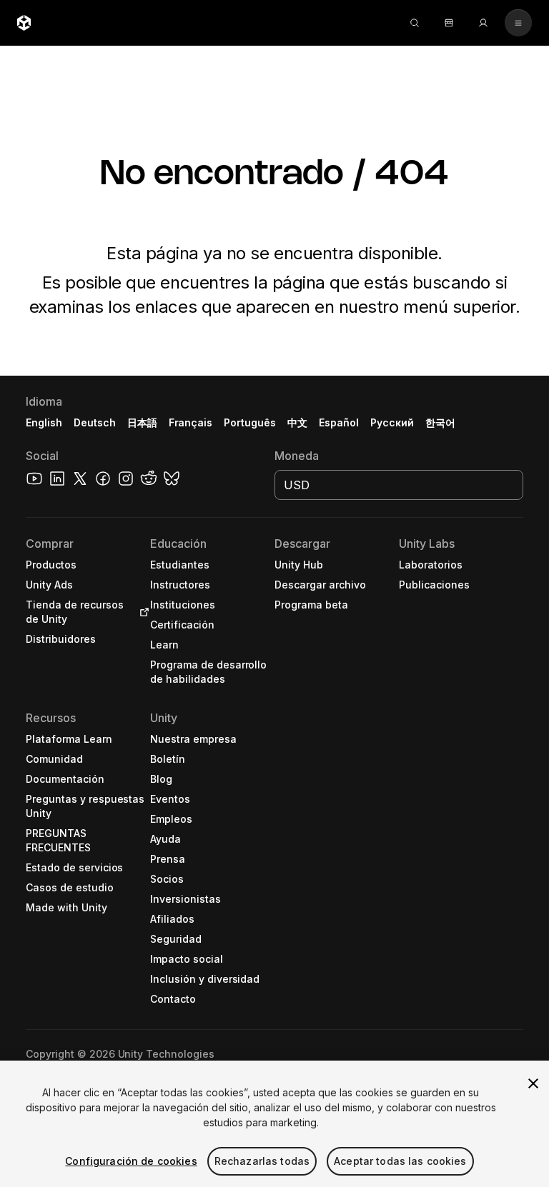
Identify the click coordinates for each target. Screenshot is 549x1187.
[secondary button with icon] (518, 22)
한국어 (440, 422)
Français (191, 422)
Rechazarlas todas (262, 1161)
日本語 (142, 422)
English (44, 422)
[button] (274, 781)
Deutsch (95, 422)
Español (339, 422)
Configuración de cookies (131, 1161)
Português (250, 422)
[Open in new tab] (141, 612)
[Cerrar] (533, 1083)
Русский (392, 422)
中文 (297, 422)
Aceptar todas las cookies (400, 1161)
